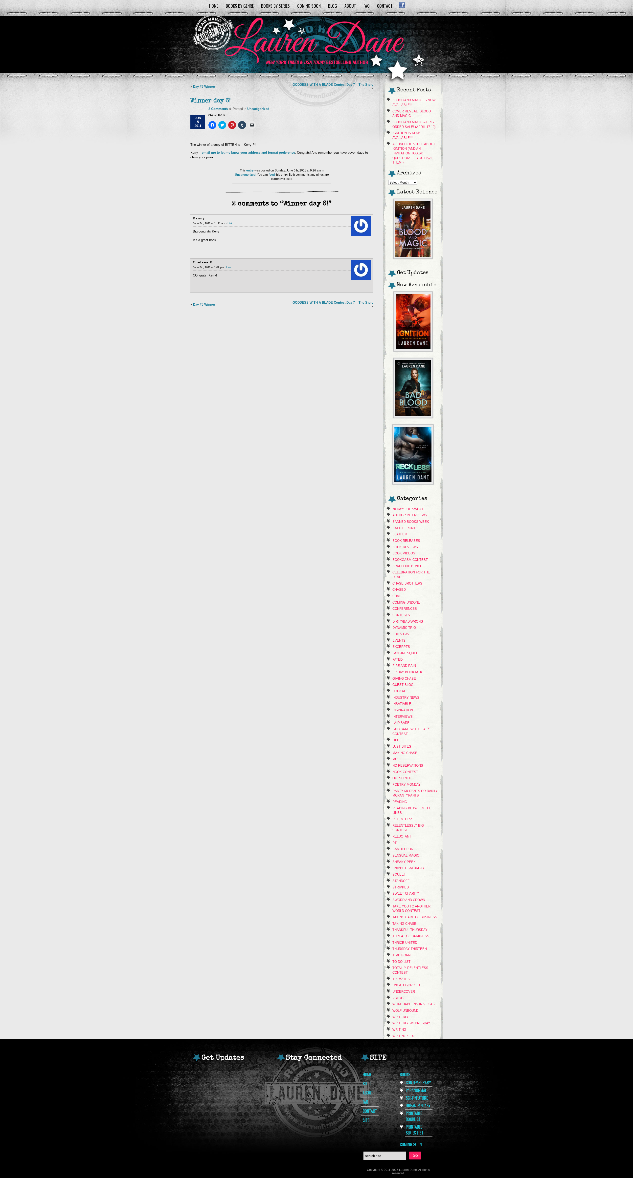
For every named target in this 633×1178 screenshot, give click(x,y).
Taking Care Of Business (414, 917)
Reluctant (401, 836)
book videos (403, 553)
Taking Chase (404, 924)
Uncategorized (258, 109)
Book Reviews (405, 547)
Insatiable (401, 704)
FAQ (366, 5)
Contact (385, 5)
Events (399, 640)
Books (405, 1074)
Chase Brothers (407, 583)
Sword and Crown (408, 900)
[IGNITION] (413, 350)
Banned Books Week (410, 522)
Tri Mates (401, 979)
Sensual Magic (405, 855)
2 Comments (218, 109)
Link (229, 223)
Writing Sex (403, 1036)
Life (395, 740)
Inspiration (402, 710)
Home (213, 5)
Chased (399, 589)
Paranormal (416, 1090)
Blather (399, 534)
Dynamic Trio (404, 628)
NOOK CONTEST (405, 772)
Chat (396, 596)
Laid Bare (400, 723)
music (397, 759)
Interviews (402, 716)
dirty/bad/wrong (407, 621)
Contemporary (418, 1083)
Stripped (400, 887)
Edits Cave (402, 634)
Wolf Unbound (405, 1010)
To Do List (401, 962)
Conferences (404, 608)
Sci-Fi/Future (417, 1098)
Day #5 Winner (204, 86)
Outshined (401, 778)
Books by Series (275, 5)
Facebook (402, 5)
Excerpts (401, 647)
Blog (332, 5)
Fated (397, 659)
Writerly (400, 1017)
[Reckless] (413, 483)
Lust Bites (401, 746)
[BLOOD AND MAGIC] (413, 257)
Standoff (400, 881)
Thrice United (404, 943)
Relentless (402, 819)
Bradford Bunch (407, 566)
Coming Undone (406, 602)
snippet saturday (408, 868)
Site (366, 1120)
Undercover (403, 991)
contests (401, 615)
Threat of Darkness (410, 936)
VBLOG (398, 998)
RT (394, 843)
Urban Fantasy (418, 1106)
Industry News (405, 697)
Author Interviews (409, 515)
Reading (399, 802)
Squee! (398, 874)
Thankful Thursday (410, 930)
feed (272, 174)
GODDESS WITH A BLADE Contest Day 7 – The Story (333, 84)
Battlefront (403, 528)
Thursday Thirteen (409, 949)
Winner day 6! (210, 101)
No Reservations (407, 765)
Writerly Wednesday (411, 1023)
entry (250, 170)
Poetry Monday (406, 784)
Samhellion (402, 849)
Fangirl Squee (405, 653)
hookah (399, 691)
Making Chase (404, 753)
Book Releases (406, 541)
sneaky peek (404, 862)
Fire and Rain (404, 666)
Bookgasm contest (410, 560)
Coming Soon (309, 5)
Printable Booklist (414, 1116)
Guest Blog (402, 685)
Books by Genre (240, 5)
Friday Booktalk (407, 672)
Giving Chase (404, 678)
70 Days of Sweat (407, 509)
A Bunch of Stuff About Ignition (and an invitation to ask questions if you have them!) (413, 153)
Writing (399, 1029)
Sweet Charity (405, 893)
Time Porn (401, 955)
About (350, 5)
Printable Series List (414, 1130)
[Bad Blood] (413, 416)
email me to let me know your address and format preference (248, 152)
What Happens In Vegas (413, 1004)
